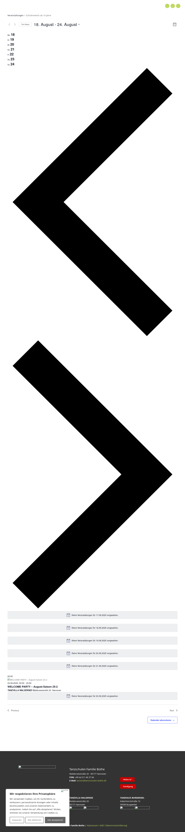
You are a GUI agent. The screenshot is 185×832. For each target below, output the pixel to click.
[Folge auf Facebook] (167, 6)
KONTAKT (131, 6)
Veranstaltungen (16, 15)
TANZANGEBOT (54, 6)
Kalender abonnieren (161, 720)
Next (172, 710)
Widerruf (127, 779)
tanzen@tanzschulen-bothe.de (91, 780)
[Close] (64, 791)
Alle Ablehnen (34, 820)
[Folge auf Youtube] (178, 6)
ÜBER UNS (115, 6)
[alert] (92, 615)
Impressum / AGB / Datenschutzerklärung (107, 825)
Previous (15, 710)
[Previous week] (9, 24)
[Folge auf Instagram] (173, 6)
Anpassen (17, 820)
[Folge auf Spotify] (153, 771)
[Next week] (15, 24)
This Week (25, 24)
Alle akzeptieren (55, 820)
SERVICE (99, 6)
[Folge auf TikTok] (131, 771)
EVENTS (85, 6)
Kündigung (128, 786)
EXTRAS (71, 6)
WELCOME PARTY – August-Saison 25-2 (33, 686)
